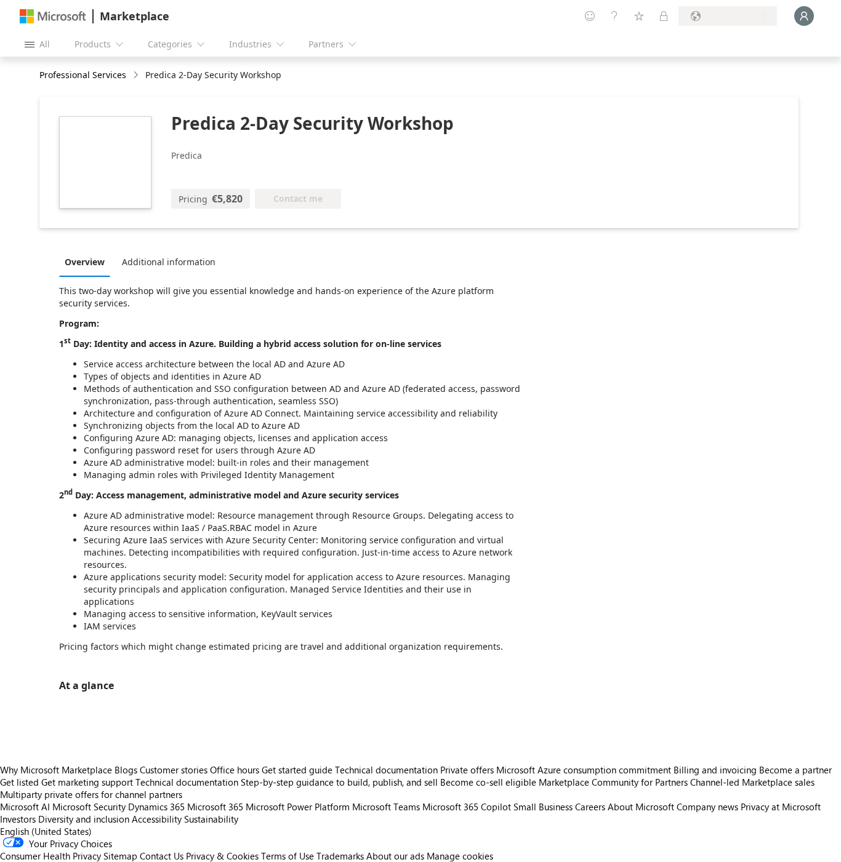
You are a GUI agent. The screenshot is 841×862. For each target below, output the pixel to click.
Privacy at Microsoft (781, 806)
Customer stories (173, 770)
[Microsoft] (53, 16)
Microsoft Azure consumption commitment (585, 770)
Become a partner (795, 770)
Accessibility (157, 819)
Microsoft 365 (215, 806)
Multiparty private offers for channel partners (91, 794)
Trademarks (340, 856)
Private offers (467, 770)
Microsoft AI (25, 806)
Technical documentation (386, 770)
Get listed (19, 782)
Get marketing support (87, 782)
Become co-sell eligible (488, 782)
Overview (85, 262)
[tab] (87, 261)
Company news (707, 806)
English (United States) (46, 831)
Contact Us (161, 856)
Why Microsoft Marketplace (56, 770)
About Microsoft (641, 806)
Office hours (234, 770)
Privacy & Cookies (222, 856)
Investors (18, 819)
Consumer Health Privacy (50, 856)
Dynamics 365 (156, 806)
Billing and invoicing (715, 770)
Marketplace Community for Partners (613, 782)
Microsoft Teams (386, 806)
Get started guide (297, 770)
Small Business (543, 806)
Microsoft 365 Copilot (466, 806)
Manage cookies (460, 856)
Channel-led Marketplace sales (752, 782)
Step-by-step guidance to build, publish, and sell (339, 782)
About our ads (395, 856)
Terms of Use (287, 856)
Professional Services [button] (82, 75)
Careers (590, 806)
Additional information (168, 262)
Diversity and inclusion (83, 819)
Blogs (126, 770)
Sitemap (120, 856)
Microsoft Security (89, 806)
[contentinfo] (137, 75)
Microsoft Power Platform (298, 806)
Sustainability (211, 819)
